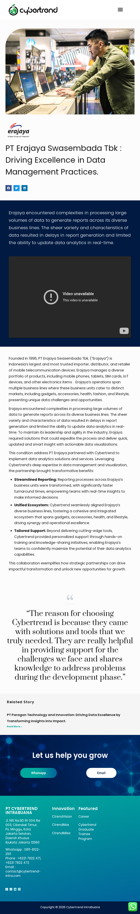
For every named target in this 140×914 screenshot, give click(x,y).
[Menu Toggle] (120, 9)
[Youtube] (15, 889)
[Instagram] (11, 889)
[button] (8, 188)
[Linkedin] (19, 889)
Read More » (14, 726)
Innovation (63, 808)
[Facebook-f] (6, 889)
